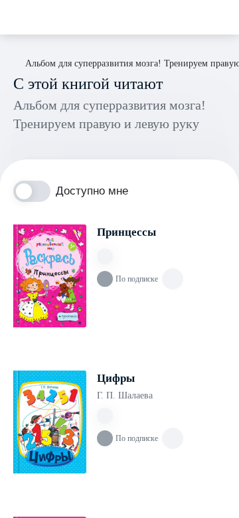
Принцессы (126, 232)
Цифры (116, 378)
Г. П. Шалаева (125, 395)
